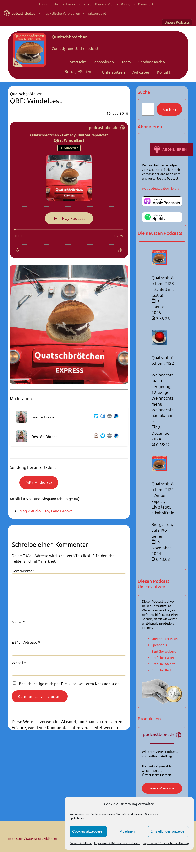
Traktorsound (96, 13)
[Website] (108, 417)
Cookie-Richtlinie (81, 843)
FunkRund (73, 4)
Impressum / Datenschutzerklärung (117, 843)
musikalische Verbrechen (61, 13)
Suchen (169, 109)
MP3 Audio (38, 482)
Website (19, 662)
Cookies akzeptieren (88, 831)
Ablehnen (127, 831)
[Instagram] (95, 436)
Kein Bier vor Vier (100, 4)
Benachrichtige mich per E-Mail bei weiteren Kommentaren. (69, 683)
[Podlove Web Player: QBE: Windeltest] (69, 190)
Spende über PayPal (166, 639)
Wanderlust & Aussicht (137, 4)
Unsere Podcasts (177, 22)
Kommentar (23, 570)
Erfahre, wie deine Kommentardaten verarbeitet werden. (65, 727)
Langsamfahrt (49, 4)
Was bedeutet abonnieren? (160, 188)
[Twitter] (95, 417)
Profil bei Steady (163, 664)
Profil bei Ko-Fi (162, 670)
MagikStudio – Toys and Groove (46, 510)
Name (18, 621)
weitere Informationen (162, 788)
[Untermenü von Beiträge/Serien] (97, 72)
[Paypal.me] (115, 417)
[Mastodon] (101, 417)
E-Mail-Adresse (26, 642)
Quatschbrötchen (70, 36)
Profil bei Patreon (164, 657)
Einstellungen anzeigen (168, 831)
